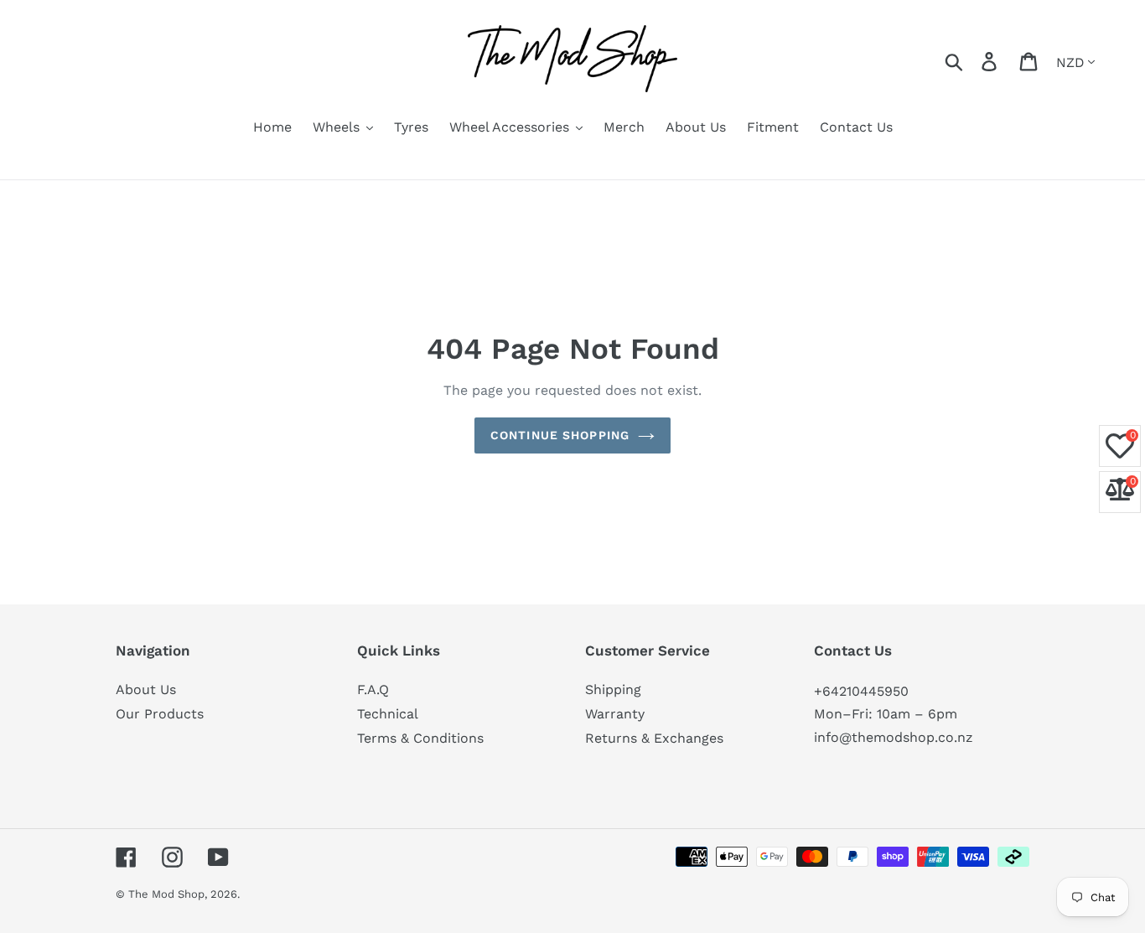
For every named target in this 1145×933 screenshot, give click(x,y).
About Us (146, 689)
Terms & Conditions (420, 738)
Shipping (613, 689)
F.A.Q (373, 689)
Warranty (615, 714)
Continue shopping (559, 435)
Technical (387, 714)
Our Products (160, 714)
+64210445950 (861, 691)
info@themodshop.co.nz (893, 737)
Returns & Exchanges (654, 738)
